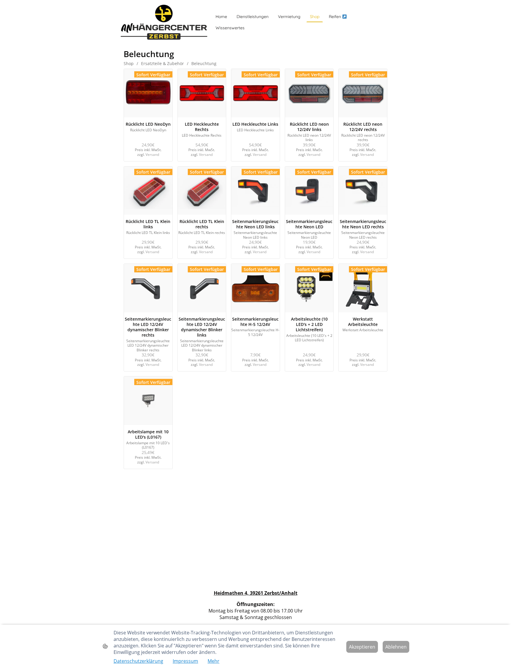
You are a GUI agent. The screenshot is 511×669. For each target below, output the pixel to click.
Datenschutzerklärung (138, 661)
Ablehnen (396, 647)
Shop (129, 63)
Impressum (185, 661)
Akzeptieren (362, 647)
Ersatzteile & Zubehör (162, 63)
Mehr (213, 661)
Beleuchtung (203, 63)
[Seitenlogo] (164, 22)
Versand (152, 154)
